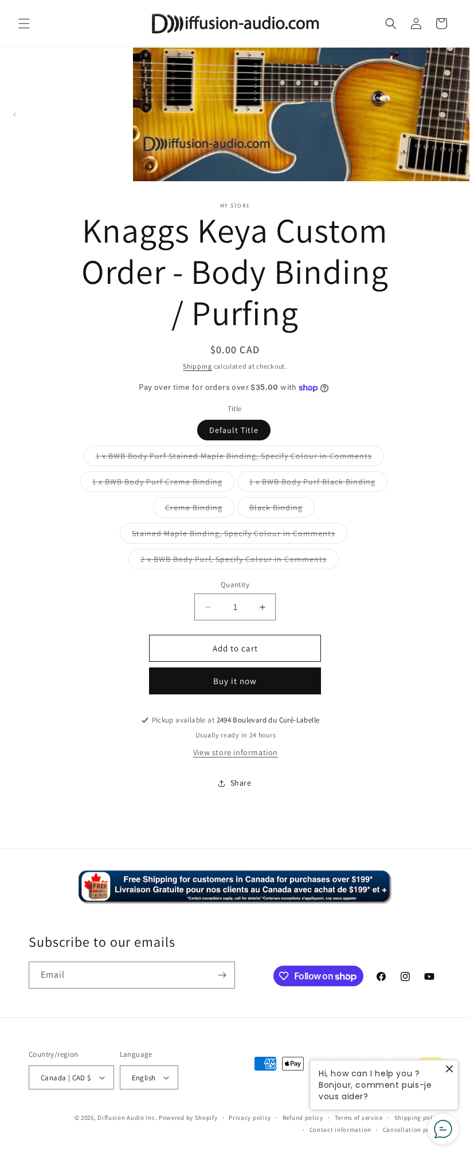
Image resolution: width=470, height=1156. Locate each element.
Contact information (340, 1130)
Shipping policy (418, 1118)
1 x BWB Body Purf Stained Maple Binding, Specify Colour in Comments (240, 458)
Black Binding (282, 510)
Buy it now (235, 680)
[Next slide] (456, 114)
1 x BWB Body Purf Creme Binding (163, 484)
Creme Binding (199, 510)
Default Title (233, 430)
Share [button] (241, 783)
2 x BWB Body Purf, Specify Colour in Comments (239, 561)
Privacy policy (250, 1118)
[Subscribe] (221, 975)
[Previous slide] (14, 114)
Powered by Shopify (188, 1118)
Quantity (235, 584)
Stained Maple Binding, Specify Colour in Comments (239, 536)
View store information (235, 752)
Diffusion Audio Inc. (127, 1118)
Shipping (197, 366)
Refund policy (303, 1118)
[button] (24, 23)
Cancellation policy (412, 1130)
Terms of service (359, 1118)
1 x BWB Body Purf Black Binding (318, 484)
